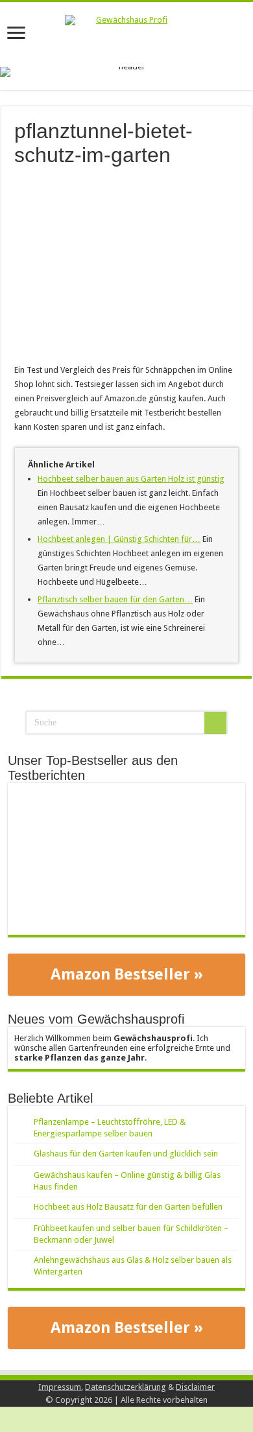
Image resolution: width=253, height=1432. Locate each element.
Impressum (59, 1387)
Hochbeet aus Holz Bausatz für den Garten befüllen (128, 1207)
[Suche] (215, 723)
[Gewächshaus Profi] (126, 34)
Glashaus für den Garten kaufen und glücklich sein (126, 1153)
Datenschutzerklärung (125, 1387)
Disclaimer (195, 1387)
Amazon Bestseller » (127, 974)
